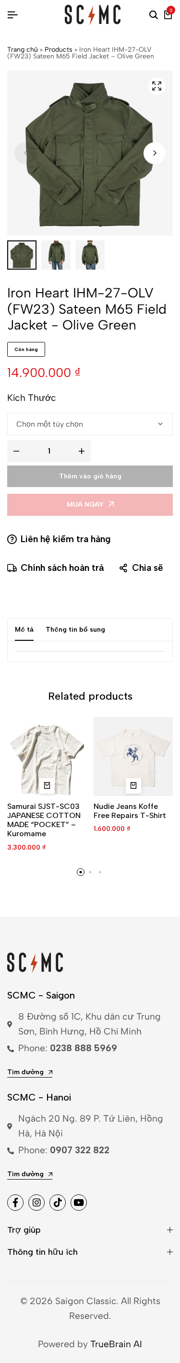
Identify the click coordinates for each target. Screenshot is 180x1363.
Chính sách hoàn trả (62, 567)
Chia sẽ (147, 567)
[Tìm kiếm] (153, 15)
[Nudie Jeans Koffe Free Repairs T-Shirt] (133, 756)
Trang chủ (22, 49)
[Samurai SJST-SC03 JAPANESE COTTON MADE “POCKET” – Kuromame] (46, 756)
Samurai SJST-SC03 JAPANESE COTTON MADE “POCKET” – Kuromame (44, 820)
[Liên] (15, 1202)
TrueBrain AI (116, 1344)
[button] (155, 153)
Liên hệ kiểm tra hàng (66, 539)
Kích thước (31, 397)
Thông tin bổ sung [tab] (75, 629)
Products (58, 49)
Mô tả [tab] (24, 629)
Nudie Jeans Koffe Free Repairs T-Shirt (130, 811)
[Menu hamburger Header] (12, 15)
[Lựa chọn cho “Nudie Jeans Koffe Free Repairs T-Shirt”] (133, 786)
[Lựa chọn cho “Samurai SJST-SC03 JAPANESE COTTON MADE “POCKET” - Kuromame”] (47, 786)
